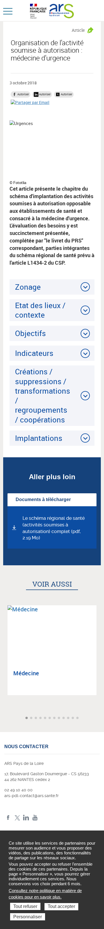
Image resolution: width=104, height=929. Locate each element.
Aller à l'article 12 (78, 718)
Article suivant (99, 718)
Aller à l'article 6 (50, 718)
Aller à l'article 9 (64, 718)
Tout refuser (25, 906)
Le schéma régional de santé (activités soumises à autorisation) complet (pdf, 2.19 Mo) (54, 528)
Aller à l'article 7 (55, 718)
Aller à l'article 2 (32, 718)
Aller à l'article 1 (27, 718)
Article (78, 30)
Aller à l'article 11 (73, 718)
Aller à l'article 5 (45, 718)
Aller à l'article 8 (59, 718)
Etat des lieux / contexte (40, 310)
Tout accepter (61, 906)
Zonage (28, 287)
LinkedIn (26, 818)
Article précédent (5, 718)
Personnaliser (27, 916)
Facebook (8, 818)
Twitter (17, 818)
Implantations (38, 438)
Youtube (35, 818)
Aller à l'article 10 (68, 718)
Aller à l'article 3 (36, 718)
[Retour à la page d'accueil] (61, 10)
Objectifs (30, 333)
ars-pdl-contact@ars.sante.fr (31, 795)
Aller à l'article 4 (41, 718)
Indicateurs (34, 353)
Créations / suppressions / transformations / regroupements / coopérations (42, 395)
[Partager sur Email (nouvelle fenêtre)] (30, 102)
